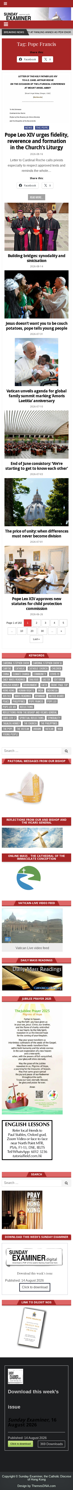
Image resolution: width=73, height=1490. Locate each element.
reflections (26, 707)
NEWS (28, 127)
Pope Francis (36, 701)
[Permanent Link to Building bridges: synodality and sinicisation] (36, 227)
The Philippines (49, 723)
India (40, 690)
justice (7, 696)
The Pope (42, 127)
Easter (46, 679)
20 (32, 631)
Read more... (36, 197)
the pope (8, 729)
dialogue (34, 679)
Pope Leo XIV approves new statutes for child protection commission (36, 603)
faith (44, 685)
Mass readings (23, 696)
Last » (36, 639)
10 (21, 631)
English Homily (11, 685)
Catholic (20, 668)
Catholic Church (38, 668)
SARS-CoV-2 (9, 718)
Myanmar (40, 696)
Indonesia (52, 690)
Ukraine (37, 729)
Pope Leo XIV (9, 707)
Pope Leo (52, 701)
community (39, 674)
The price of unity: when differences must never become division (36, 533)
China (6, 674)
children (56, 668)
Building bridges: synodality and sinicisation (36, 258)
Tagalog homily (11, 723)
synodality (54, 718)
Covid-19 (54, 674)
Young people (10, 734)
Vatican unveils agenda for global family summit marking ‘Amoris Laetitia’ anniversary (36, 396)
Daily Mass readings (14, 679)
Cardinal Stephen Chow (16, 663)
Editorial (59, 679)
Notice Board (56, 696)
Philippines (19, 701)
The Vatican (22, 729)
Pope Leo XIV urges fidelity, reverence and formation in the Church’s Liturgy (37, 141)
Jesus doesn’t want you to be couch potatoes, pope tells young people (37, 326)
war (59, 729)
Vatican (49, 729)
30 (42, 631)
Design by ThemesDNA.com (36, 1486)
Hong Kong (9, 690)
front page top (59, 685)
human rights (26, 690)
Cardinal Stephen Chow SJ (47, 663)
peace (6, 701)
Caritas (7, 668)
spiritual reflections (31, 718)
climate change (21, 674)
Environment (30, 685)
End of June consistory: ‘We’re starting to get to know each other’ (36, 466)
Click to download (35, 1287)
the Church (30, 723)
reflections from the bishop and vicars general (30, 712)
